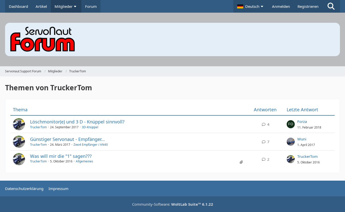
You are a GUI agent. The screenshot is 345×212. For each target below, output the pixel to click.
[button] (250, 6)
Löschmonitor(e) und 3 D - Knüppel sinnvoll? (77, 122)
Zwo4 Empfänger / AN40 (90, 144)
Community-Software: (172, 204)
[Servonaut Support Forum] (172, 39)
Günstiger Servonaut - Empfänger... (67, 139)
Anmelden (281, 6)
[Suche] (331, 6)
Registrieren (308, 6)
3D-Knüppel (90, 127)
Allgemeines (84, 161)
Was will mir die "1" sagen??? (61, 156)
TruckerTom (38, 127)
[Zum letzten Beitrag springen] (291, 124)
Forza (302, 121)
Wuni (301, 138)
